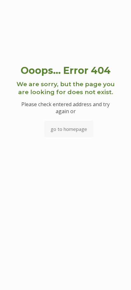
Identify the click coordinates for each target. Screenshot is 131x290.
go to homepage (69, 129)
